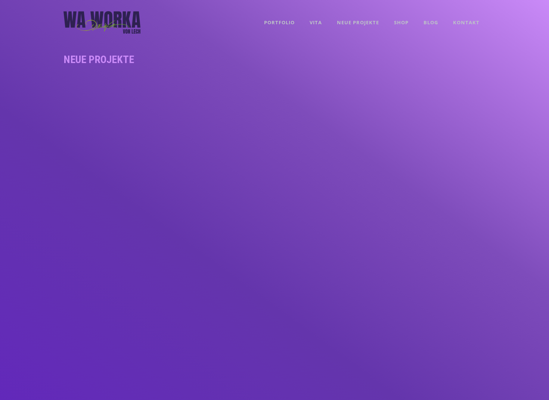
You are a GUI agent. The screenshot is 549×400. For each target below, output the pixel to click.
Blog (431, 22)
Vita (316, 22)
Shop (401, 22)
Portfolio (279, 22)
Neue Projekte (358, 22)
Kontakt (466, 22)
